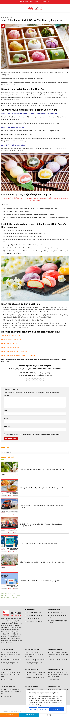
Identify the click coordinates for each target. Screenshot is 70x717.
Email (6, 418)
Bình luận (7, 395)
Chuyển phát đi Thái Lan (9, 343)
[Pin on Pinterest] (39, 379)
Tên (5, 410)
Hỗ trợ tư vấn (10, 714)
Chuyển (10, 347)
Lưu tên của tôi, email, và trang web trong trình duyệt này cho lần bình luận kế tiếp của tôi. (33, 434)
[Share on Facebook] (30, 379)
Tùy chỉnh (33, 709)
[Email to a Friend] (36, 379)
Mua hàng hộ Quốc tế (8, 17)
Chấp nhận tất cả (57, 709)
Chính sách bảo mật (56, 612)
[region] (46, 701)
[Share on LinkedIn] (42, 379)
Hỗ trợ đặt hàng (29, 714)
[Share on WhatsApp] (27, 379)
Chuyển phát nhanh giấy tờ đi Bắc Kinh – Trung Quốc (18, 355)
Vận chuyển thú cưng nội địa (10, 335)
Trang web (7, 426)
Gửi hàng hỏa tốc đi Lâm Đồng (11, 339)
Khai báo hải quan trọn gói (35, 621)
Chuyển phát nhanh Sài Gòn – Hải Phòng (14, 351)
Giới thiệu (5, 712)
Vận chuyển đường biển (34, 615)
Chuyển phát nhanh (33, 618)
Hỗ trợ (48, 714)
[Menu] (2, 8)
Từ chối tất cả (44, 709)
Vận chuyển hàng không (34, 612)
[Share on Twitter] (33, 379)
